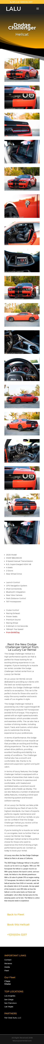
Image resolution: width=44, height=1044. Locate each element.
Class (7, 981)
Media (7, 967)
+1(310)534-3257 (17, 934)
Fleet (6, 971)
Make (7, 984)
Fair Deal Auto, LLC (12, 1018)
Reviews (8, 963)
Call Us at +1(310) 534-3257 (22, 2)
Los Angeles (9, 996)
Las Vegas (8, 1007)
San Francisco (10, 1003)
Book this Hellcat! (18, 924)
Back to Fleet (15, 914)
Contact (7, 960)
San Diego (8, 999)
